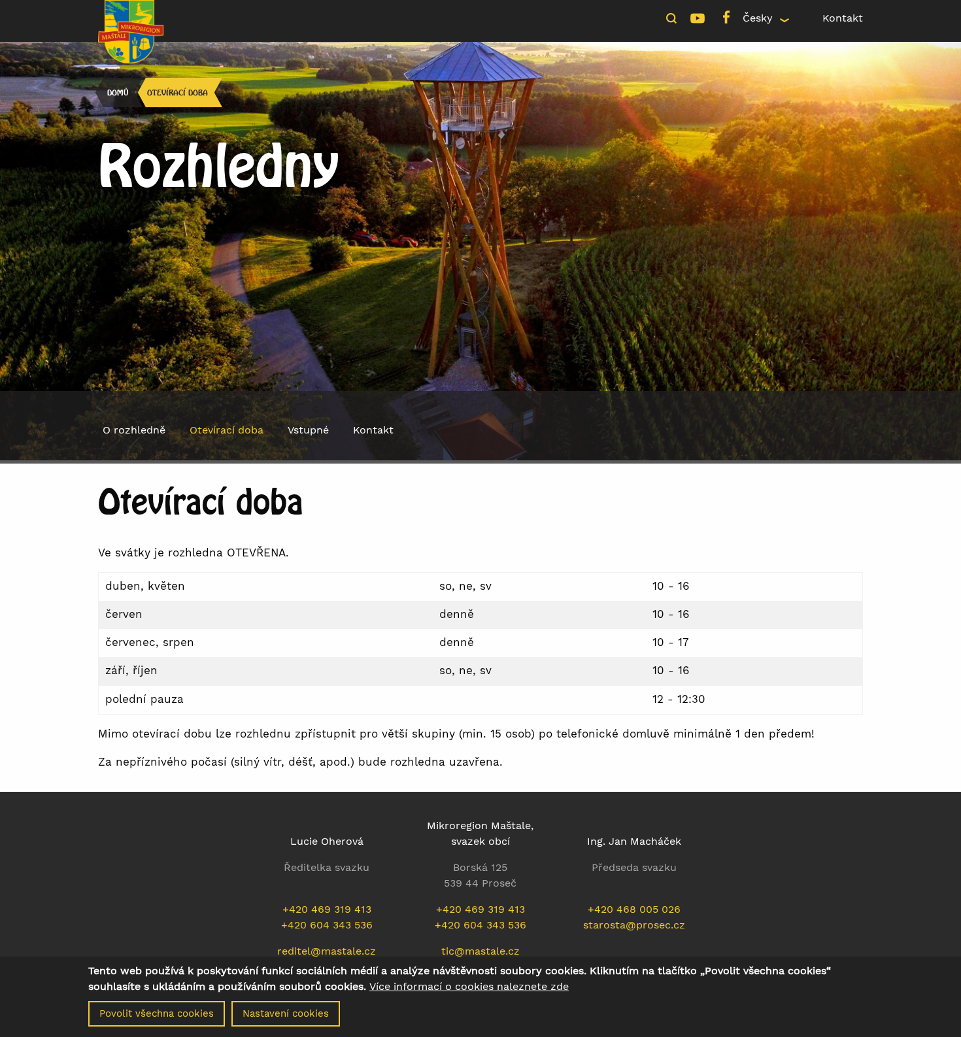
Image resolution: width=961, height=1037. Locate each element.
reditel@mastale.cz (326, 951)
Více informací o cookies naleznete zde (469, 986)
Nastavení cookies (286, 1013)
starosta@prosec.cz (634, 925)
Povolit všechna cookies (156, 1013)
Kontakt (842, 18)
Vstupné (308, 430)
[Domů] (130, 30)
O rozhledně (134, 430)
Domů (117, 92)
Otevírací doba (177, 92)
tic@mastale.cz (480, 951)
